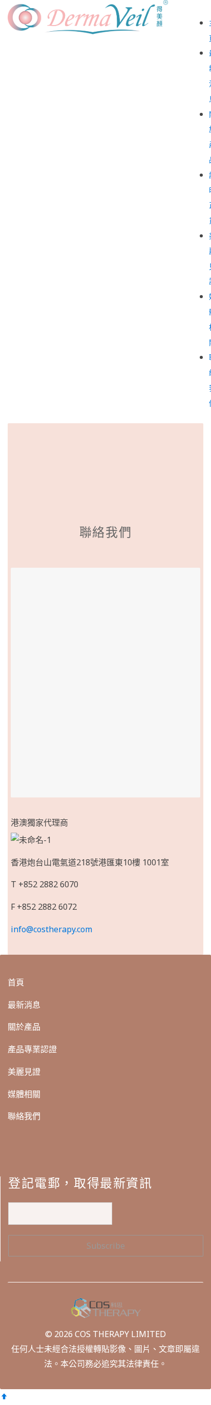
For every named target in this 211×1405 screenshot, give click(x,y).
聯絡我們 (24, 1116)
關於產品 (24, 1026)
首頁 (16, 982)
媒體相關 (24, 1094)
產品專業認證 (32, 1049)
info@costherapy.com (51, 929)
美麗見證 (24, 1071)
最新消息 (24, 1004)
